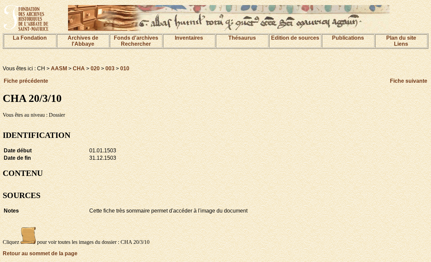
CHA (79, 68)
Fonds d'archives (136, 38)
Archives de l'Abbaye (83, 41)
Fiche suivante (408, 81)
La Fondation (30, 38)
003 (109, 68)
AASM (59, 68)
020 (95, 68)
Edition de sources (295, 38)
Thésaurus (242, 38)
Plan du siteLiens (401, 41)
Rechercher (136, 44)
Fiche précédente (26, 81)
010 (124, 68)
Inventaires (189, 38)
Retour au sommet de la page (40, 253)
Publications (348, 38)
